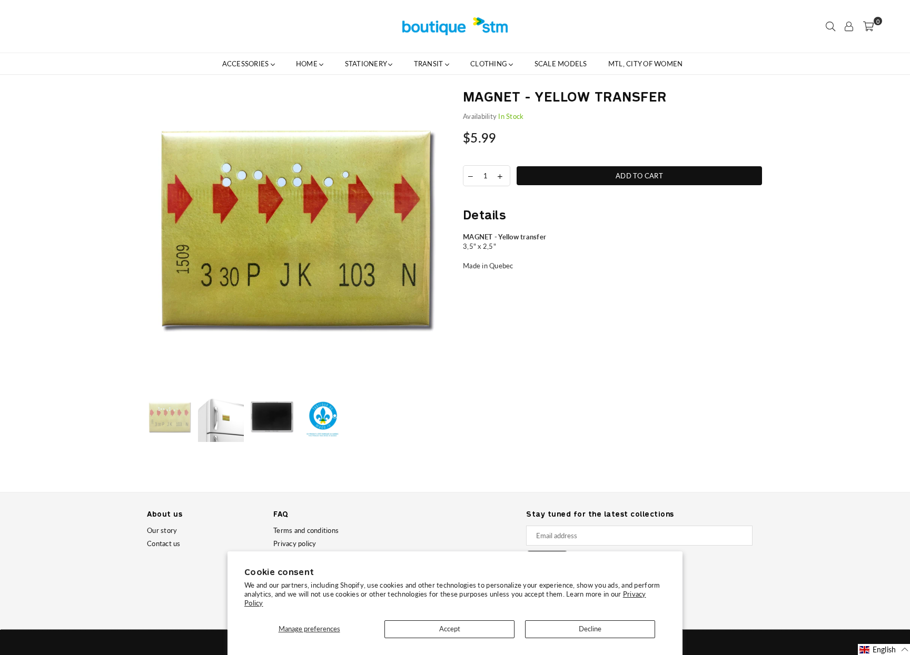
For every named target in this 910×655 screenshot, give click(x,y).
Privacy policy (294, 543)
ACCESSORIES (246, 63)
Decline (590, 628)
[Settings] (849, 26)
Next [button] (438, 241)
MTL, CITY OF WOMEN (645, 63)
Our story (162, 530)
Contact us (164, 543)
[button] (884, 649)
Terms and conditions (306, 530)
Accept (449, 628)
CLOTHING (489, 63)
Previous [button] (156, 241)
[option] (297, 241)
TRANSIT (429, 63)
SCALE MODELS (561, 63)
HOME (307, 63)
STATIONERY (367, 63)
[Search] (830, 26)
